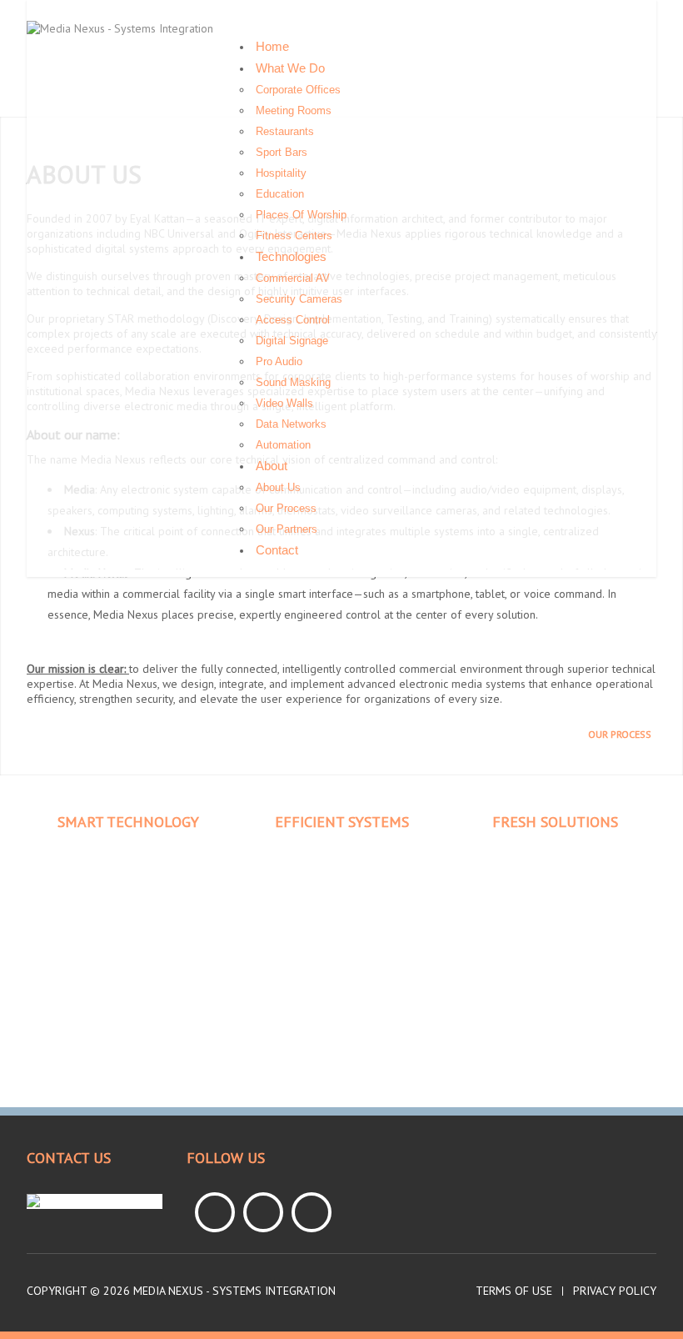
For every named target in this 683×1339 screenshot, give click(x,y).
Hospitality (281, 173)
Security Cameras (299, 299)
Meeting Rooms (294, 110)
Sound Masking (293, 382)
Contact (277, 550)
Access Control (293, 319)
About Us (278, 487)
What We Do (290, 68)
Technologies (291, 256)
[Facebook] (215, 1212)
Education (280, 194)
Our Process (286, 508)
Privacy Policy (614, 1291)
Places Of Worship (301, 214)
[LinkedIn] (312, 1212)
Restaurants (285, 131)
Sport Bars (281, 152)
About (271, 466)
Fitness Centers (294, 235)
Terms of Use (514, 1291)
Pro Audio (279, 361)
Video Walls (284, 403)
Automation (283, 445)
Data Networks (291, 424)
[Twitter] (263, 1212)
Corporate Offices (298, 89)
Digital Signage (292, 340)
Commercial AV (293, 278)
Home (272, 46)
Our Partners (286, 529)
